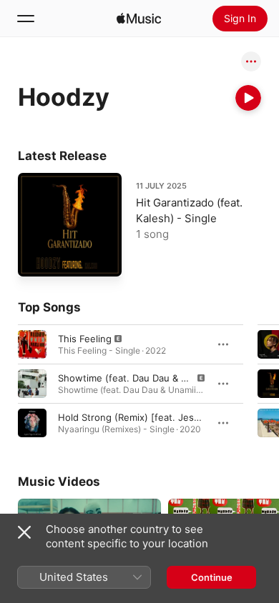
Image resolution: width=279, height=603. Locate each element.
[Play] (248, 98)
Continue (211, 577)
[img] (139, 18)
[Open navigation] (25, 18)
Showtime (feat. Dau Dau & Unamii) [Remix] (154, 378)
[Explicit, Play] (32, 344)
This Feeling (85, 338)
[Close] (24, 532)
